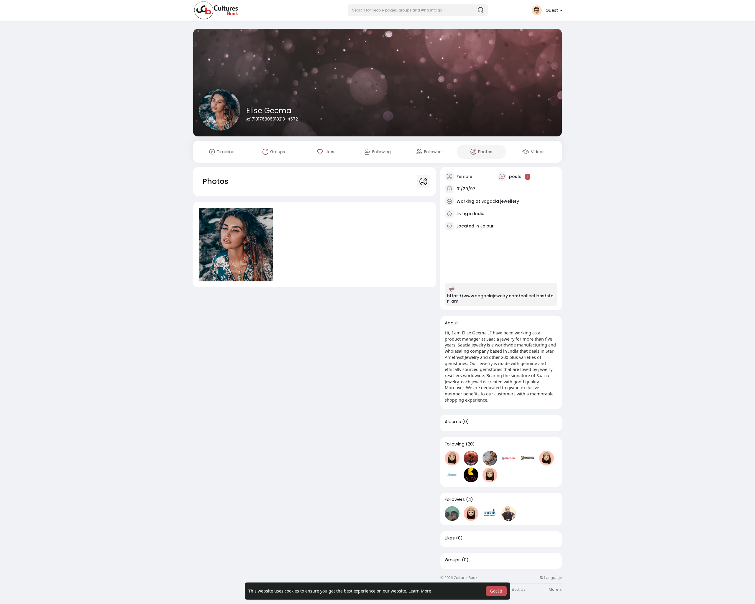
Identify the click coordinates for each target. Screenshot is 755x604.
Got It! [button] (496, 591)
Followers (455, 499)
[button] (418, 10)
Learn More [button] (419, 591)
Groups (453, 559)
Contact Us (515, 589)
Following (455, 444)
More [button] (554, 589)
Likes (450, 538)
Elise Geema (268, 110)
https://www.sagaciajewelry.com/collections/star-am (500, 298)
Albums (453, 421)
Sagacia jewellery (500, 201)
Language (552, 578)
